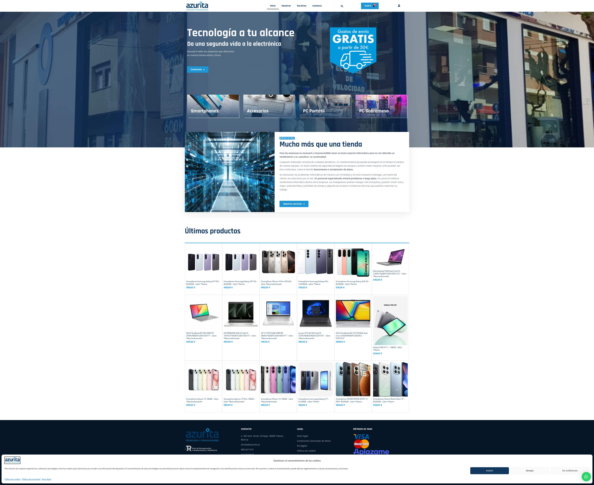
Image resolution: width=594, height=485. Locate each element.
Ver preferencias (570, 470)
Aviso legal (46, 479)
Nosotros (286, 5)
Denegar (530, 470)
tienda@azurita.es (250, 444)
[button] (342, 6)
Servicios (301, 5)
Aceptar (489, 470)
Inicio (272, 5)
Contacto (317, 5)
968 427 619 (247, 449)
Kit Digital (302, 445)
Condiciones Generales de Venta (314, 440)
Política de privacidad (31, 479)
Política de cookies (12, 479)
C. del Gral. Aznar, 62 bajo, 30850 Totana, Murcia (262, 437)
